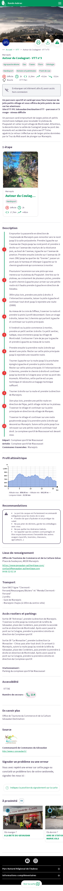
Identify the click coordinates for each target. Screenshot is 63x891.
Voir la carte (29, 884)
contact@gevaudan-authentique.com (21, 568)
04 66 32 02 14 (9, 571)
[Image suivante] (39, 817)
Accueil (9, 49)
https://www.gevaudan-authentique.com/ (23, 565)
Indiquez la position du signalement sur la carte (34, 787)
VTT (17, 49)
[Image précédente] (6, 817)
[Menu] (60, 3)
